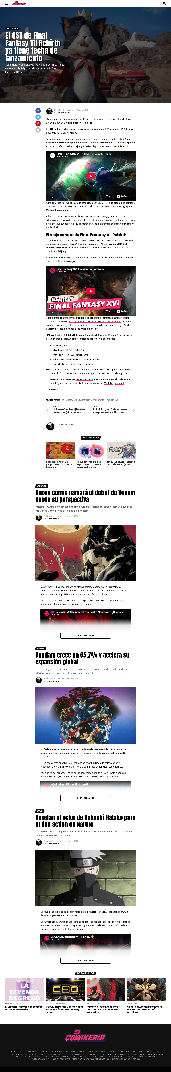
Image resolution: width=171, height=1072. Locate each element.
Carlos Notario (63, 113)
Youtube (108, 383)
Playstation (99, 400)
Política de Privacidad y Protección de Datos (62, 1051)
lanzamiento (85, 400)
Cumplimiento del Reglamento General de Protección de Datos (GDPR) (124, 1051)
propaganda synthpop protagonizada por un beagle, (95, 321)
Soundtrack (113, 400)
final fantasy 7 (70, 400)
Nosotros (16, 1051)
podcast (119, 383)
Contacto (30, 1051)
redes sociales (84, 379)
